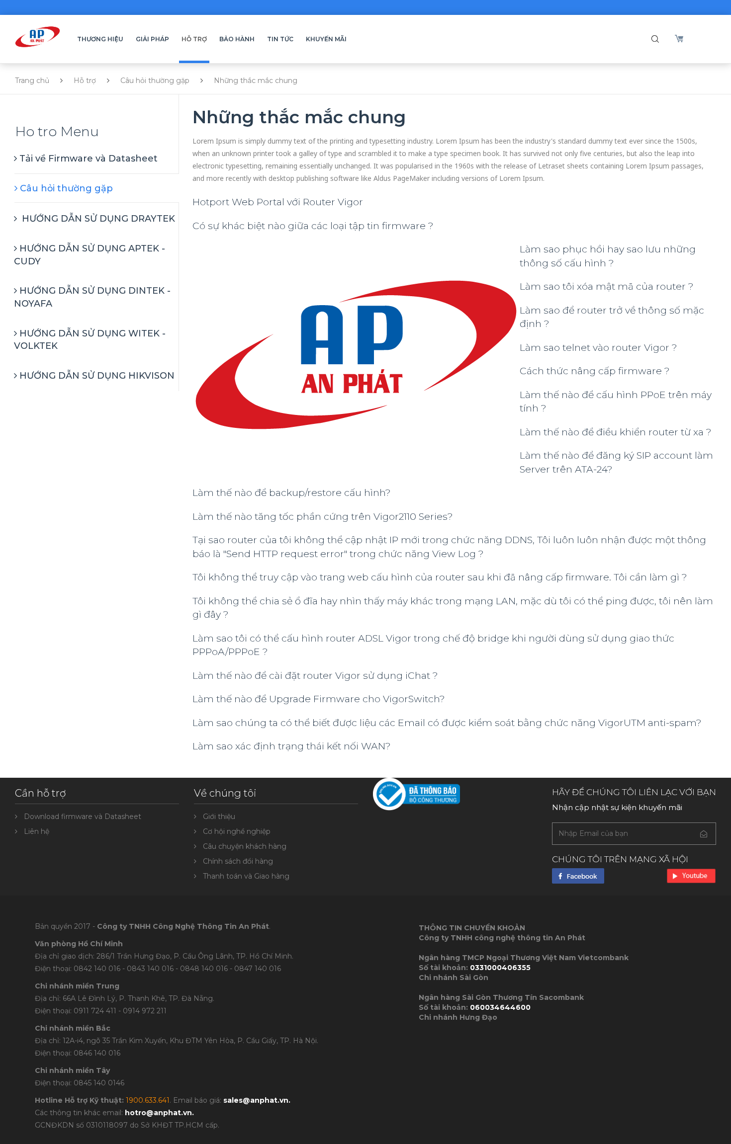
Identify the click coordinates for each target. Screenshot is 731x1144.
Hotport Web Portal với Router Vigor (277, 202)
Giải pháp (152, 39)
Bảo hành (237, 39)
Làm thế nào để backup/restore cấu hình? (291, 492)
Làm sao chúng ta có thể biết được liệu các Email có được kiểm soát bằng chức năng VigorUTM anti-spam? (447, 723)
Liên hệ (36, 831)
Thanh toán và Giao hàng (246, 876)
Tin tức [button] (280, 39)
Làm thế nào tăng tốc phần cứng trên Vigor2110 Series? (322, 516)
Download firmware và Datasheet (82, 816)
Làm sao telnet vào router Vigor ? (598, 347)
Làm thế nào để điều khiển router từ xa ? (616, 432)
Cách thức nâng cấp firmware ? (595, 371)
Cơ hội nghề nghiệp (237, 831)
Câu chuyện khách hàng (244, 846)
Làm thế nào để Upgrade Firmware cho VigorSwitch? (318, 699)
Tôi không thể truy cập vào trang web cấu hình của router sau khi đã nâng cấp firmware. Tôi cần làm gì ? (439, 577)
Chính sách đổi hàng (238, 861)
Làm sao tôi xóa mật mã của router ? (607, 286)
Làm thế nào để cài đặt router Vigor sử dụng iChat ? (315, 675)
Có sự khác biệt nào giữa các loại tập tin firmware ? (313, 226)
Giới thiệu (219, 816)
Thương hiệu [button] (100, 39)
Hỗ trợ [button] (194, 39)
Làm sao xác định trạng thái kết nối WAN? (291, 746)
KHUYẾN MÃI (326, 39)
